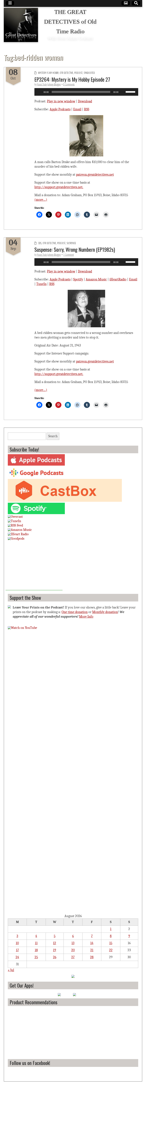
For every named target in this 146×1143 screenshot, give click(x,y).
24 (17, 957)
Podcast (78, 73)
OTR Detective (66, 73)
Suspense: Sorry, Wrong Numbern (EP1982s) (74, 249)
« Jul (11, 970)
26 (54, 957)
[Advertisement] (34, 566)
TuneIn (41, 284)
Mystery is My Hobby (48, 73)
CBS (39, 243)
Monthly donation (105, 612)
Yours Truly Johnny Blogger (49, 84)
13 (72, 943)
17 (17, 950)
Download (85, 101)
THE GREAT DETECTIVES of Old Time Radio (70, 22)
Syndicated (89, 73)
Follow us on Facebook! (30, 1062)
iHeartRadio (118, 279)
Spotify (78, 279)
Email (77, 109)
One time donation (75, 612)
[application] (86, 92)
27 (73, 957)
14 (91, 943)
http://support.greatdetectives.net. (58, 187)
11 (36, 943)
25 (36, 957)
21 (91, 950)
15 (110, 943)
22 (111, 950)
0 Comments (69, 84)
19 (54, 950)
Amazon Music (96, 279)
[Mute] (123, 92)
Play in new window (61, 101)
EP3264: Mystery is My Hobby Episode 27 (72, 79)
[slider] (131, 91)
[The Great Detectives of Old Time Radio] (21, 25)
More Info (86, 617)
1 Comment (68, 254)
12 (54, 943)
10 (17, 943)
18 (36, 950)
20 (73, 950)
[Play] (39, 92)
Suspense (71, 243)
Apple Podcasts (60, 109)
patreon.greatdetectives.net (95, 175)
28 (92, 957)
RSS (86, 109)
